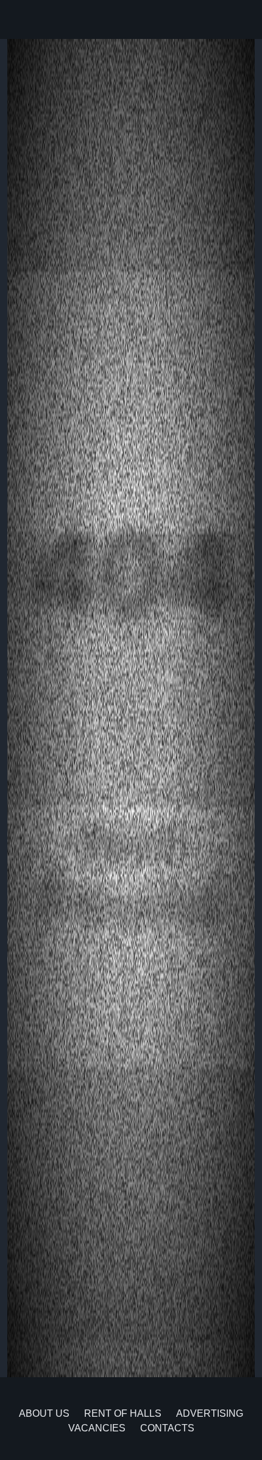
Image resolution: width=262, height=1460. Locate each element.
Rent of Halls (122, 1413)
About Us (44, 1413)
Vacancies (97, 1428)
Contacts (167, 1428)
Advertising (209, 1413)
